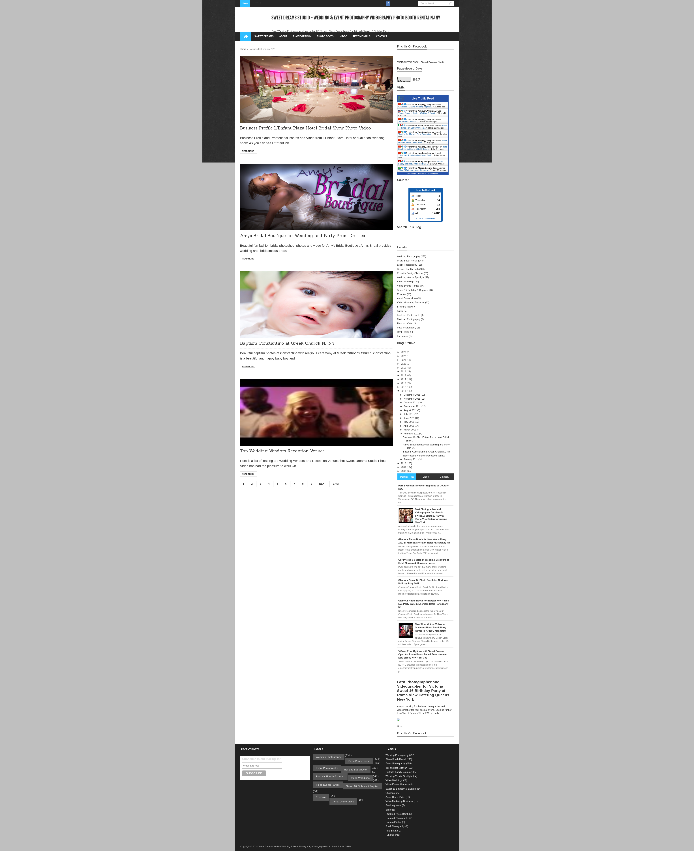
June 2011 (409, 418)
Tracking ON (433, 173)
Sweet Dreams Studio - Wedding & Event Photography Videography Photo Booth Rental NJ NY (355, 17)
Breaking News (405, 306)
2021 (404, 360)
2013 (404, 383)
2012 (404, 387)
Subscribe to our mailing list (261, 759)
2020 (404, 363)
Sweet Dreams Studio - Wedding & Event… (418, 113)
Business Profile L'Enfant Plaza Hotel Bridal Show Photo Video (305, 128)
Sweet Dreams (264, 36)
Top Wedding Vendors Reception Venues (282, 451)
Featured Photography (408, 319)
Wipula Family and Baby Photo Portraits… (420, 163)
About (283, 36)
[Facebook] (388, 3)
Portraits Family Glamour (410, 273)
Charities (401, 294)
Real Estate (403, 332)
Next (322, 483)
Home (243, 49)
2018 (404, 371)
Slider (400, 311)
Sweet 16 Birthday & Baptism (412, 290)
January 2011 (411, 459)
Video (343, 36)
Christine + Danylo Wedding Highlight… (416, 107)
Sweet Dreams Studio (433, 62)
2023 (404, 352)
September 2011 (412, 406)
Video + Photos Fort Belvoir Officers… (422, 127)
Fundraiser (402, 336)
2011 (404, 391)
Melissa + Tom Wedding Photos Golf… (416, 155)
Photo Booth (325, 36)
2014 (404, 379)
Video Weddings (405, 281)
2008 (404, 471)
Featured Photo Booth (408, 315)
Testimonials (361, 36)
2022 (404, 356)
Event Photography (407, 264)
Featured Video (405, 323)
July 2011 (409, 414)
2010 (404, 463)
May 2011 (409, 422)
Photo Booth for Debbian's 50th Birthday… (422, 148)
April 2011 (409, 426)
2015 (404, 375)
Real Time (422, 173)
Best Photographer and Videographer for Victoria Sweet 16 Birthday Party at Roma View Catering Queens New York (423, 690)
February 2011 (411, 433)
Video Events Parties (408, 285)
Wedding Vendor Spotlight (410, 277)
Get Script (412, 173)
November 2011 (412, 398)
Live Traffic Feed (423, 98)
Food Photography (406, 327)
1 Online (419, 218)
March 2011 (410, 429)
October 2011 (411, 402)
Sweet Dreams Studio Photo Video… (422, 141)
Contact (381, 36)
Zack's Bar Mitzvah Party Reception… (416, 134)
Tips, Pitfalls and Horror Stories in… (414, 170)
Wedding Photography (408, 256)
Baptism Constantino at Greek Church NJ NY (287, 343)
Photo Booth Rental (407, 260)
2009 (404, 467)
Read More (248, 151)
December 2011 (412, 394)
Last (336, 483)
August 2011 (410, 410)
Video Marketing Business (411, 302)
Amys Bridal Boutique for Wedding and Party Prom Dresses (302, 235)
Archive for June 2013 (408, 121)
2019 (404, 367)
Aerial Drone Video (407, 298)
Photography (302, 36)
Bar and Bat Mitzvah (408, 269)
